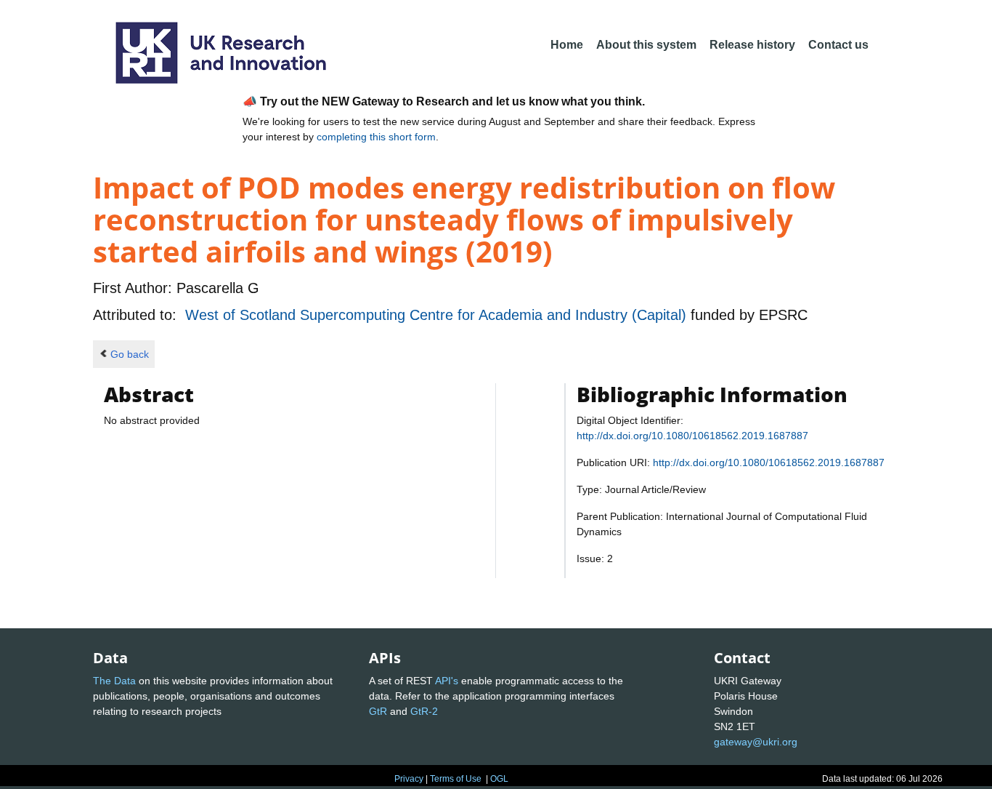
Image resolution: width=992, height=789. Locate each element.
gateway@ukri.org (755, 742)
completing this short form (376, 137)
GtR (378, 711)
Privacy (408, 779)
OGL (499, 779)
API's (446, 680)
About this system (646, 45)
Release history (752, 45)
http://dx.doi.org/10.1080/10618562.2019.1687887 (692, 435)
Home (566, 45)
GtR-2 (424, 711)
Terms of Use (455, 779)
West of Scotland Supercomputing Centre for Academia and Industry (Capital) (438, 315)
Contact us (838, 45)
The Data (114, 680)
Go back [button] (129, 354)
